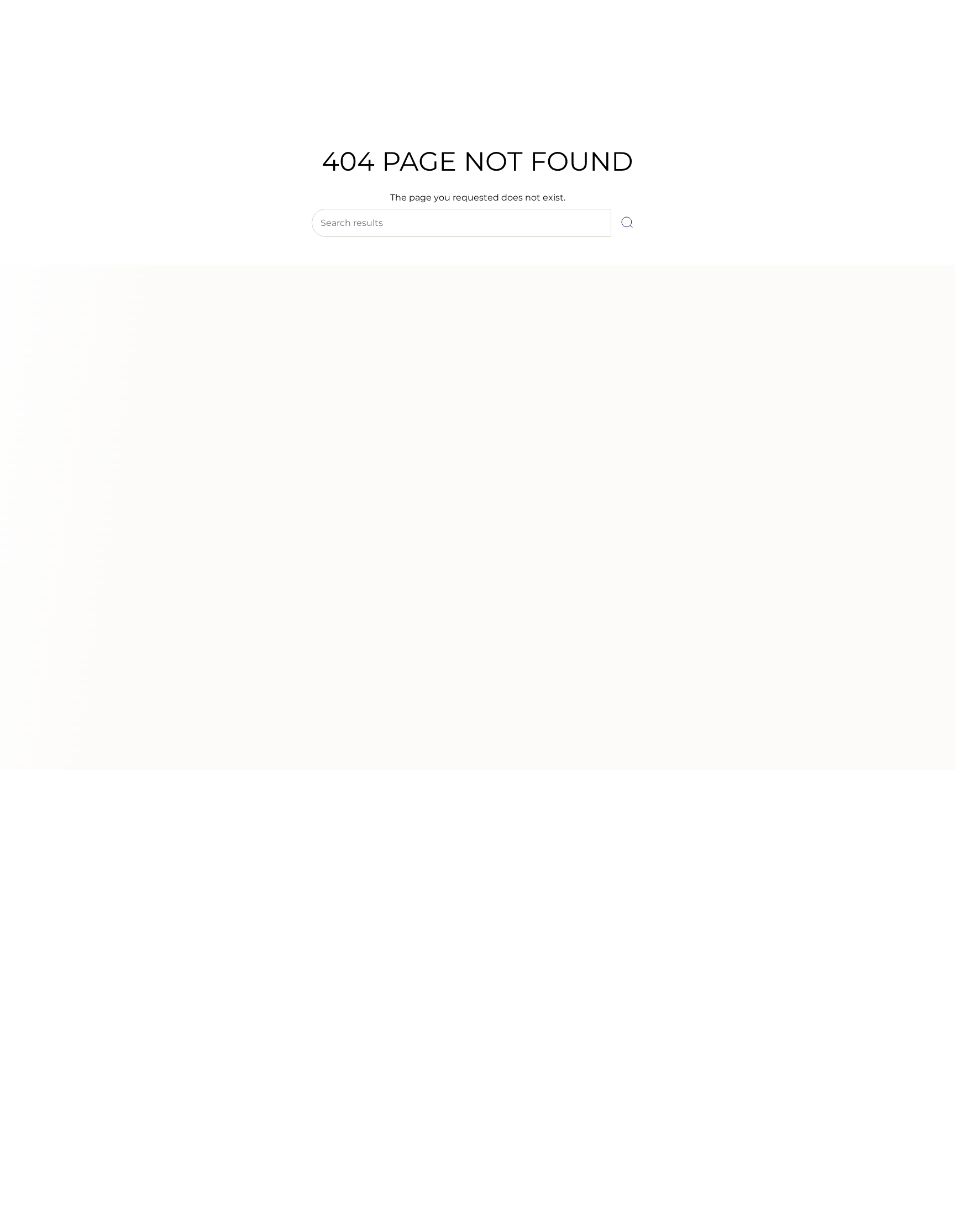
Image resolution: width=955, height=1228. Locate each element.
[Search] (627, 223)
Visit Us (105, 38)
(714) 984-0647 (56, 38)
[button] (302, 103)
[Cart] (920, 77)
